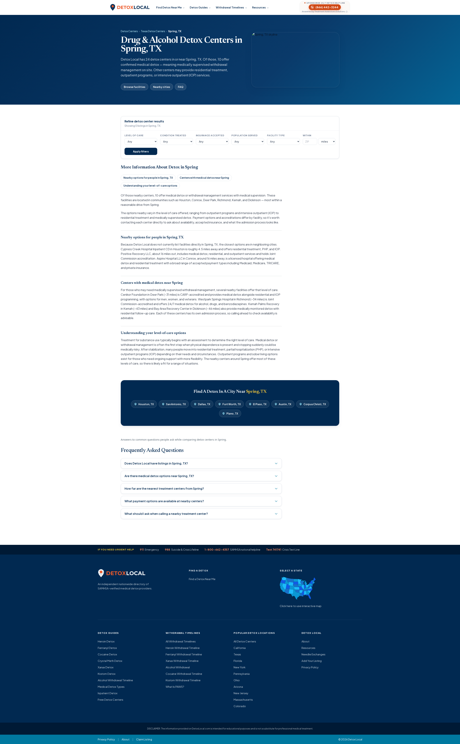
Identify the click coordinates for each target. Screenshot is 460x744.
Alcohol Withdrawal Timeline (115, 680)
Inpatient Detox (107, 693)
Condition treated (173, 135)
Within (307, 135)
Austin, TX (285, 404)
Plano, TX (232, 413)
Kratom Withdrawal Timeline (183, 680)
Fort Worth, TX (231, 404)
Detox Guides (199, 7)
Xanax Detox (105, 667)
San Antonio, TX (176, 404)
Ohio (237, 680)
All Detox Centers (245, 641)
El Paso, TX (259, 404)
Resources (259, 7)
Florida (238, 660)
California (240, 647)
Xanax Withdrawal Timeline (182, 660)
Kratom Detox (106, 673)
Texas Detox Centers (153, 31)
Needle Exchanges (313, 654)
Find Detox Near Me (169, 7)
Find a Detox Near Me (202, 579)
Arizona (238, 686)
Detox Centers (129, 31)
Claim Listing (144, 739)
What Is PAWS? (175, 686)
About (305, 641)
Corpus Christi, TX (314, 404)
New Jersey (241, 693)
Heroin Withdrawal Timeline (183, 647)
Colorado (240, 706)
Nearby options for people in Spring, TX (148, 177)
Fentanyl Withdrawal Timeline (184, 654)
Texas (237, 654)
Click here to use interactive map (300, 606)
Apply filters (141, 151)
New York (239, 667)
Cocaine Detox (107, 654)
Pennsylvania (242, 673)
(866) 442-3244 (327, 7)
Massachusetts (243, 699)
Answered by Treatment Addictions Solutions (323, 12)
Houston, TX (146, 404)
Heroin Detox (106, 641)
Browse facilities (134, 86)
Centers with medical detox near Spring (204, 177)
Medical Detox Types (111, 686)
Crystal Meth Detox (110, 660)
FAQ (180, 86)
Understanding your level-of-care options (150, 185)
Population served (244, 135)
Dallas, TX (204, 404)
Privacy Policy (310, 667)
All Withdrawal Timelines (181, 641)
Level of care (134, 135)
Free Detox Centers (110, 699)
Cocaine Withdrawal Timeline (184, 673)
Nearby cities (161, 86)
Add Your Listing (312, 660)
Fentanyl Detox (107, 647)
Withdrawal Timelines (230, 7)
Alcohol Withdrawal (178, 667)
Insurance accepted (210, 135)
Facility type (276, 135)
